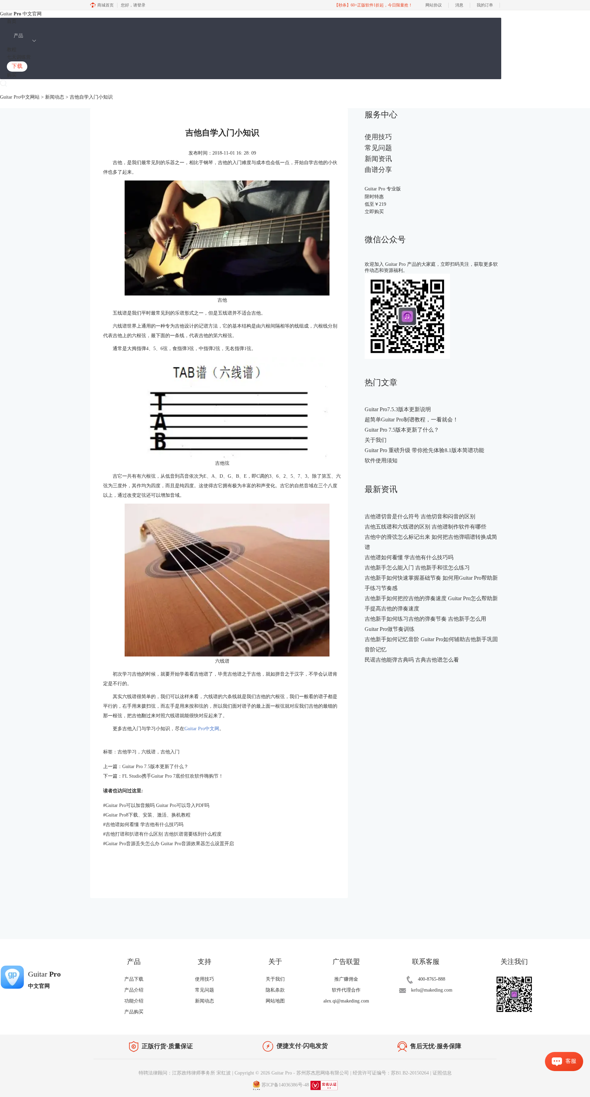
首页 (11, 21)
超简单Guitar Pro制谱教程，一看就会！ (411, 419)
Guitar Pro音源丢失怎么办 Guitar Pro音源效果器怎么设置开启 (168, 843)
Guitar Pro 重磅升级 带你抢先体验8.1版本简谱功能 (424, 450)
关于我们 (376, 440)
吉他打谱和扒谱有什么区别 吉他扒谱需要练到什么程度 (162, 834)
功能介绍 (133, 1001)
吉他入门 (170, 751)
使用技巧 (378, 137)
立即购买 (374, 211)
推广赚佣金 (346, 979)
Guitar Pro (281, 1073)
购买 (11, 75)
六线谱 (148, 751)
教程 (11, 49)
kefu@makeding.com (431, 990)
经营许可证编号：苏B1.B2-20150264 (391, 1073)
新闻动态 (54, 97)
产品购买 (133, 1011)
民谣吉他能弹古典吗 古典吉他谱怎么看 (412, 660)
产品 (18, 35)
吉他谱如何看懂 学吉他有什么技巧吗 (143, 824)
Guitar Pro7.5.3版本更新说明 (398, 409)
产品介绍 (133, 990)
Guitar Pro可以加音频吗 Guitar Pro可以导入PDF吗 (156, 805)
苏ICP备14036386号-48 (285, 1084)
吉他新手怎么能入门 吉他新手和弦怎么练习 (417, 568)
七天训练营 (19, 57)
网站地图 (275, 1001)
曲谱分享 (378, 169)
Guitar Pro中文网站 (20, 97)
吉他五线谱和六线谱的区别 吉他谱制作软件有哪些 (425, 527)
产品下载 (133, 979)
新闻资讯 (378, 158)
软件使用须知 (381, 460)
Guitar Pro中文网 (201, 728)
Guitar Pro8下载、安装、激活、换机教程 (147, 815)
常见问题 (378, 147)
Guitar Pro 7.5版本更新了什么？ (155, 766)
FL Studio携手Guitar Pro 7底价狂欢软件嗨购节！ (172, 776)
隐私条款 (275, 990)
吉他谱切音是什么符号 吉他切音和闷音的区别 (420, 516)
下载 (17, 66)
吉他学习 (127, 751)
